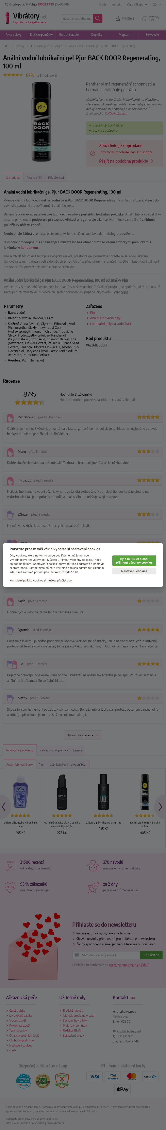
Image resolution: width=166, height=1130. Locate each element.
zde (12, 572)
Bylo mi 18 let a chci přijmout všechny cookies (134, 560)
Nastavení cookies (134, 571)
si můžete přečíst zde (58, 580)
